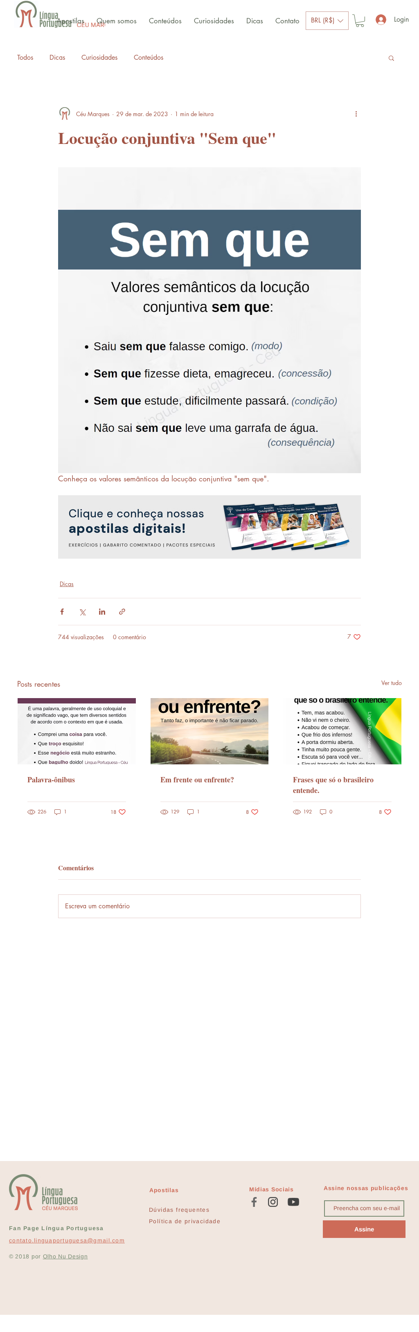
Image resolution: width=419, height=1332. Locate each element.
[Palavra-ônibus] (77, 731)
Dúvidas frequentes (179, 1209)
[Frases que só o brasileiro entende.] (342, 731)
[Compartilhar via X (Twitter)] (82, 611)
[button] (327, 20)
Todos (25, 57)
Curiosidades (99, 57)
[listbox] (327, 20)
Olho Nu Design (65, 1256)
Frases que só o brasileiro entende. (333, 784)
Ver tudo (391, 683)
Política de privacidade (185, 1221)
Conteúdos (148, 57)
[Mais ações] (356, 114)
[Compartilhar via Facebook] (62, 611)
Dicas (57, 57)
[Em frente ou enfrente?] (210, 731)
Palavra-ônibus (51, 779)
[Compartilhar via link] (122, 611)
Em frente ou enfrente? (197, 779)
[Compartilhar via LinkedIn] (102, 611)
